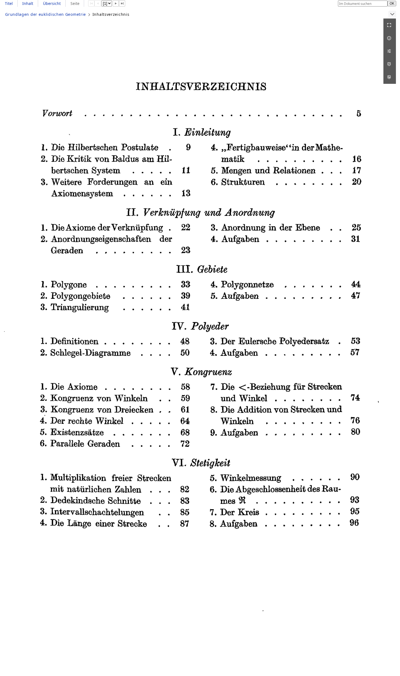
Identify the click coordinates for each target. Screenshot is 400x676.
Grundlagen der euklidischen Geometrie (45, 14)
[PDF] (389, 64)
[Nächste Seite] (116, 3)
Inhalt (27, 3)
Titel (9, 3)
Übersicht (52, 3)
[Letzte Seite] (122, 3)
